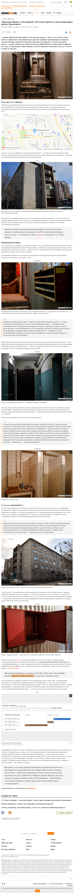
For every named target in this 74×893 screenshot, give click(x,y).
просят (40, 234)
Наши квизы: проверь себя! (20, 6)
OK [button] (37, 891)
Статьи (4, 19)
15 (14, 32)
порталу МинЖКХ (12, 668)
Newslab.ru (2, 32)
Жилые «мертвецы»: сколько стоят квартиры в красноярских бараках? (27, 804)
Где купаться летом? (7, 8)
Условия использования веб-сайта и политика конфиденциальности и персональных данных (25, 855)
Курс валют (40, 2)
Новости (29, 839)
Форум (53, 846)
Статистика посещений (56, 883)
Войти (65, 2)
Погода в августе (6, 6)
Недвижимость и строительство (10, 818)
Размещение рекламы (69, 884)
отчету (18, 660)
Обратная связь (6, 843)
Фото (28, 849)
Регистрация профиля (56, 2)
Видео (53, 849)
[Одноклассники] (5, 884)
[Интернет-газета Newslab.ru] (9, 13)
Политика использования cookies (9, 856)
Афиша (53, 839)
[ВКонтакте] (2, 884)
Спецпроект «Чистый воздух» (37, 6)
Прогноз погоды (22, 2)
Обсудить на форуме (65, 813)
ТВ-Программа (56, 843)
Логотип (4, 846)
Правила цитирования (40, 883)
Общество (11, 19)
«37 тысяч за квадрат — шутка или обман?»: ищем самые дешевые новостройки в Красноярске (36, 800)
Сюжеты (29, 846)
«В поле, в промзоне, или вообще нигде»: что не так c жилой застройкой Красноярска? (33, 807)
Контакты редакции (8, 849)
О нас (3, 839)
